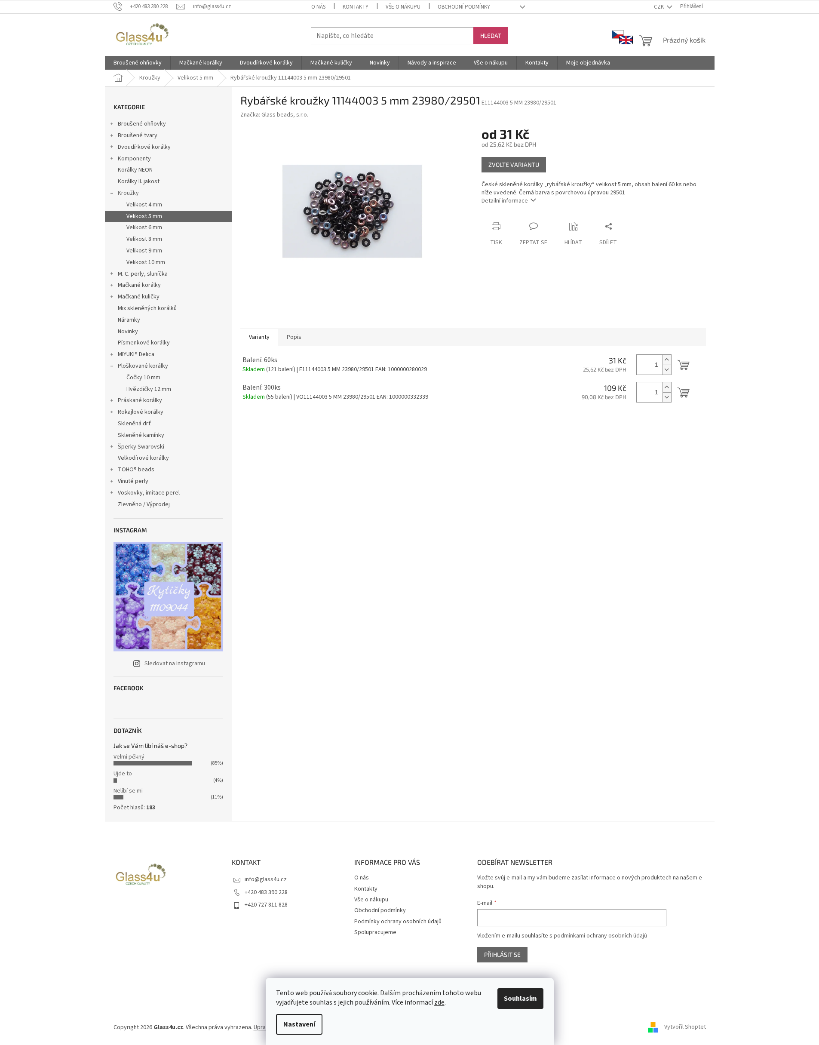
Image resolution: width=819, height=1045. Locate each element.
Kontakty (355, 7)
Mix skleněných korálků (147, 308)
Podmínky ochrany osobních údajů (398, 921)
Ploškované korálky (143, 366)
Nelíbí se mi (128, 791)
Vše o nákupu (403, 7)
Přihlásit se (502, 954)
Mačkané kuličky (139, 296)
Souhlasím (520, 998)
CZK (659, 7)
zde (439, 1002)
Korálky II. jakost (139, 181)
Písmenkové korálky (144, 342)
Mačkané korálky (139, 285)
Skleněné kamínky (141, 435)
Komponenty (134, 158)
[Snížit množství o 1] (667, 370)
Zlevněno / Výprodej (144, 504)
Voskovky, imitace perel (149, 493)
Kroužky (128, 193)
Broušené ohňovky (142, 124)
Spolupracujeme (375, 932)
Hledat (490, 35)
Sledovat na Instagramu (174, 663)
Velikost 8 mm (144, 239)
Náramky (129, 320)
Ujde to (122, 773)
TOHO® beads (136, 469)
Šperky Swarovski (141, 447)
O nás (318, 7)
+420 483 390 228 (266, 892)
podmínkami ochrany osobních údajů (600, 935)
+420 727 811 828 (266, 905)
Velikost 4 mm (144, 204)
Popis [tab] (294, 337)
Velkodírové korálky (143, 458)
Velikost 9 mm (144, 250)
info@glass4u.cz (266, 879)
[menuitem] (137, 63)
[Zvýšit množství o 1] (667, 360)
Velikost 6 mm (144, 227)
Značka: (274, 115)
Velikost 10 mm (145, 262)
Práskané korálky (140, 400)
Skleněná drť (134, 423)
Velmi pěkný (128, 757)
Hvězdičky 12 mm (148, 389)
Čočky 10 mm (143, 377)
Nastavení (299, 1024)
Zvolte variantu (513, 164)
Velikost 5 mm (144, 216)
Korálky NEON (135, 170)
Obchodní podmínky (464, 7)
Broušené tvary (137, 135)
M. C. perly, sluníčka (143, 274)
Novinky (128, 331)
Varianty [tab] (259, 337)
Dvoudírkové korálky (144, 147)
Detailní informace (505, 201)
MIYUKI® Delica (136, 354)
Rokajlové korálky (140, 412)
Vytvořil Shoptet (685, 1027)
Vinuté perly (133, 481)
